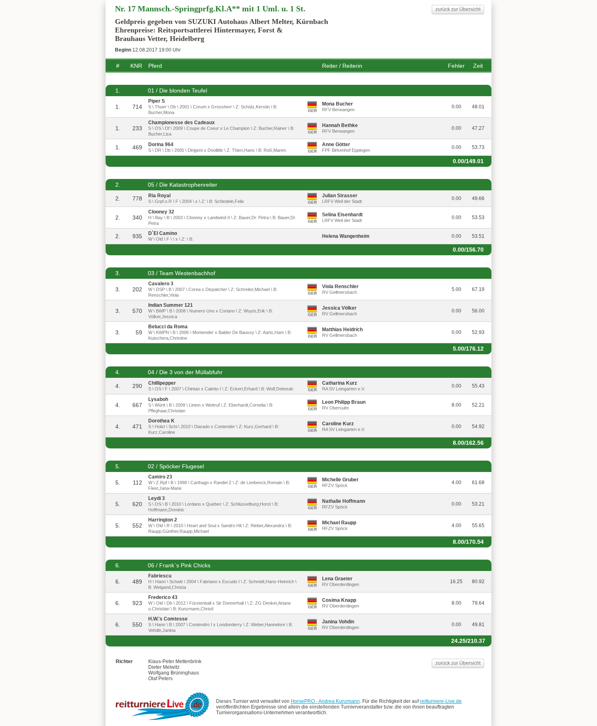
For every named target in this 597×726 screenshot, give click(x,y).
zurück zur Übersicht (457, 9)
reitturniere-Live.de (441, 701)
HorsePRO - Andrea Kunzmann (325, 701)
